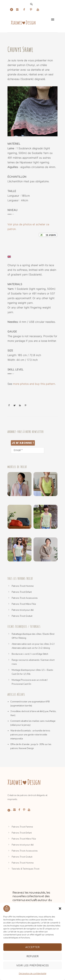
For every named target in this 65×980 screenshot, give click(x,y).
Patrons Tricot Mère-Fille (24, 604)
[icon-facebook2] (25, 9)
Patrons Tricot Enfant (22, 592)
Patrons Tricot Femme (22, 826)
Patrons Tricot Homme (23, 586)
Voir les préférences (32, 965)
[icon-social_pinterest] (32, 9)
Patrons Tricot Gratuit (22, 616)
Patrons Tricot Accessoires (25, 598)
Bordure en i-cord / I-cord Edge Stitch (30, 654)
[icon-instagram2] (18, 9)
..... (11, 810)
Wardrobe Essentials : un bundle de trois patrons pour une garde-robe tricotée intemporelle (30, 734)
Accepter (32, 947)
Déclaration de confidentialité (32, 973)
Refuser (32, 956)
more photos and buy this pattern (34, 383)
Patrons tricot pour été (23, 610)
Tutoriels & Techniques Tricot (25, 868)
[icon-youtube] (37, 9)
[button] (60, 908)
